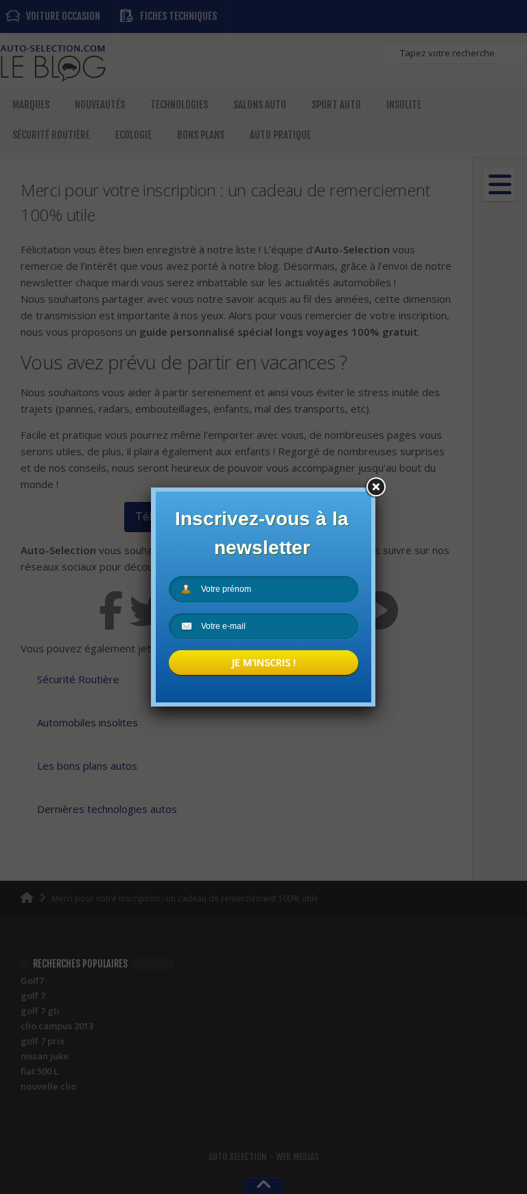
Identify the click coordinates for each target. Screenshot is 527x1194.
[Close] (375, 487)
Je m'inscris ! (263, 662)
